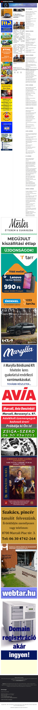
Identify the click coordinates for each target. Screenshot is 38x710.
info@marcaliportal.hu (13, 697)
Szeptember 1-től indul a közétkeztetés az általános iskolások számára (31, 45)
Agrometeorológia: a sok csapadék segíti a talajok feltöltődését (31, 88)
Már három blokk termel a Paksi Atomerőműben (30, 206)
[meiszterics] (6, 26)
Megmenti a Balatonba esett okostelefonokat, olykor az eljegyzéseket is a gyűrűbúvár (30, 73)
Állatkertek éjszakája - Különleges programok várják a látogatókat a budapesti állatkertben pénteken (30, 163)
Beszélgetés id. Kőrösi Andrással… (30, 100)
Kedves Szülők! (28, 37)
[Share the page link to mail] (17, 72)
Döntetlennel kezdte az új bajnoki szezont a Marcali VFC (30, 14)
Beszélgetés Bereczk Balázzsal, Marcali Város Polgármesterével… (31, 90)
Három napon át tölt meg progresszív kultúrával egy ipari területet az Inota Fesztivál (31, 134)
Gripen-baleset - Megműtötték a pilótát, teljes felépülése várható (30, 177)
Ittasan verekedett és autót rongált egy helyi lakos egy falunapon (31, 113)
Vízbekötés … (28, 36)
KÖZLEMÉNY (27, 28)
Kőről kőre (27, 160)
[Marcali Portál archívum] (6, 127)
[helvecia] (19, 525)
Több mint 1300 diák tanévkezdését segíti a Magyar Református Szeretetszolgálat (31, 173)
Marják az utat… (28, 33)
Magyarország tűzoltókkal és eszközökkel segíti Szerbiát (30, 159)
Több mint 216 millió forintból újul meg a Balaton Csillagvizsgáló (31, 70)
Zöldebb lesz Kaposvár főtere (30, 59)
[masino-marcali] (6, 69)
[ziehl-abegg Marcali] (19, 5)
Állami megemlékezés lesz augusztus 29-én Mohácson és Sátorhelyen (31, 185)
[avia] (19, 407)
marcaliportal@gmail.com (19, 680)
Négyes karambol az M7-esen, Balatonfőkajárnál (30, 126)
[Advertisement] (19, 667)
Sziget (26, 143)
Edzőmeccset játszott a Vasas (30, 24)
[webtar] (19, 623)
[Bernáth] (19, 481)
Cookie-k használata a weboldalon (6, 699)
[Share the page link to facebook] (14, 72)
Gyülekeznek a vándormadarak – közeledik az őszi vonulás (30, 204)
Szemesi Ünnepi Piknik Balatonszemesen (29, 145)
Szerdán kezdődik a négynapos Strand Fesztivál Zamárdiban (31, 139)
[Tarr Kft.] (19, 280)
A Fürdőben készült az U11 (29, 23)
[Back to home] (7, 1)
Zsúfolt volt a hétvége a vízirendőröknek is (29, 120)
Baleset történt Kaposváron (30, 124)
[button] (36, 1)
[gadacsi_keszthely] (6, 14)
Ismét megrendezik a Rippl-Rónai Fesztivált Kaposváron (30, 148)
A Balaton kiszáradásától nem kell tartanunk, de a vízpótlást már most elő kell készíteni (31, 65)
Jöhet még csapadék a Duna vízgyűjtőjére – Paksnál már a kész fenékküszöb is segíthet (31, 212)
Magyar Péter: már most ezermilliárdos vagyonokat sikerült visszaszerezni (31, 179)
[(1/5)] (19, 58)
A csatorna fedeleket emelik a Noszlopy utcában (30, 50)
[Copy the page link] (20, 72)
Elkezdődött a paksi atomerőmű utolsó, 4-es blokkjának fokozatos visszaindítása (30, 201)
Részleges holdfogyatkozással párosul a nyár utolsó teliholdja (31, 192)
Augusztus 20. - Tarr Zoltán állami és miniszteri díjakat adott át (31, 137)
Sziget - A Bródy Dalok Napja (30, 150)
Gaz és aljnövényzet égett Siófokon (31, 128)
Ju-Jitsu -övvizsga (28, 17)
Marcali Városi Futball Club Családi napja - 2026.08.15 (31, 21)
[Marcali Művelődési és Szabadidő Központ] (19, 565)
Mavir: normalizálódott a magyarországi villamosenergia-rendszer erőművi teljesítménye (30, 182)
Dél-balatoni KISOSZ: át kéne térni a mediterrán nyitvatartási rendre (31, 58)
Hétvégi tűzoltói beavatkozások (30, 118)
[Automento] (6, 86)
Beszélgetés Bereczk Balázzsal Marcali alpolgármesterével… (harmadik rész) (31, 105)
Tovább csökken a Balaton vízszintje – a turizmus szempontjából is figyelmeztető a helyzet (31, 76)
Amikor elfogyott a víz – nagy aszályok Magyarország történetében (31, 196)
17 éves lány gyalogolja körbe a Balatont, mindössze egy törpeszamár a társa (31, 62)
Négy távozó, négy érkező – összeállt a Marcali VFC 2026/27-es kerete (31, 12)
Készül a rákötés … (28, 34)
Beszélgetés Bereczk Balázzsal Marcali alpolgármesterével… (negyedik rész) (31, 102)
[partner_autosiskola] (6, 116)
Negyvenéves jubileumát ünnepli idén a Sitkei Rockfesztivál (31, 142)
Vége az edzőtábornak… (29, 16)
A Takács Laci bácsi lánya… (29, 95)
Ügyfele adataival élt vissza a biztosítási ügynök (30, 111)
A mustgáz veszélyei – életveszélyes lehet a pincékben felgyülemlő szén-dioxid (31, 209)
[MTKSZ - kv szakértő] (6, 39)
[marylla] (19, 365)
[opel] (6, 103)
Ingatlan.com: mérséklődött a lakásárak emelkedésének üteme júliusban (30, 166)
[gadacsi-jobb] (19, 326)
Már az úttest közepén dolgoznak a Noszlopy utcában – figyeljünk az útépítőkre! (31, 39)
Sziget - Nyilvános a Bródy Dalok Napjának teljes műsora (30, 153)
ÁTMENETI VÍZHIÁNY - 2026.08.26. (30, 52)
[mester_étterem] (19, 235)
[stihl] (6, 54)
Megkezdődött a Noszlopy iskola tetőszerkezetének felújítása (30, 43)
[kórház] (6, 141)
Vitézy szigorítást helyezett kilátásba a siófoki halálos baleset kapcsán (31, 79)
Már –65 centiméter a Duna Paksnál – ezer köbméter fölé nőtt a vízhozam (31, 199)
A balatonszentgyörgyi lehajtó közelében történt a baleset (30, 117)
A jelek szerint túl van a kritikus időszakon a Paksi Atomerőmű (30, 215)
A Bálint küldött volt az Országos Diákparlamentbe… (30, 94)
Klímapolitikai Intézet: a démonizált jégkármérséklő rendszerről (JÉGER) (31, 82)
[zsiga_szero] (19, 441)
